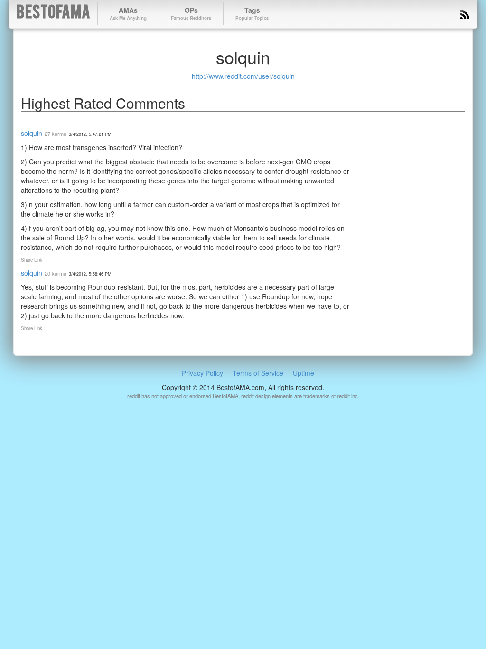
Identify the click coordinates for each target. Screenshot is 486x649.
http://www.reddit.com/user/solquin (243, 76)
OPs (191, 13)
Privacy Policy (202, 373)
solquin (31, 133)
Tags (252, 13)
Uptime (303, 373)
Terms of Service (258, 373)
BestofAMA (53, 13)
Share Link (31, 260)
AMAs (128, 13)
